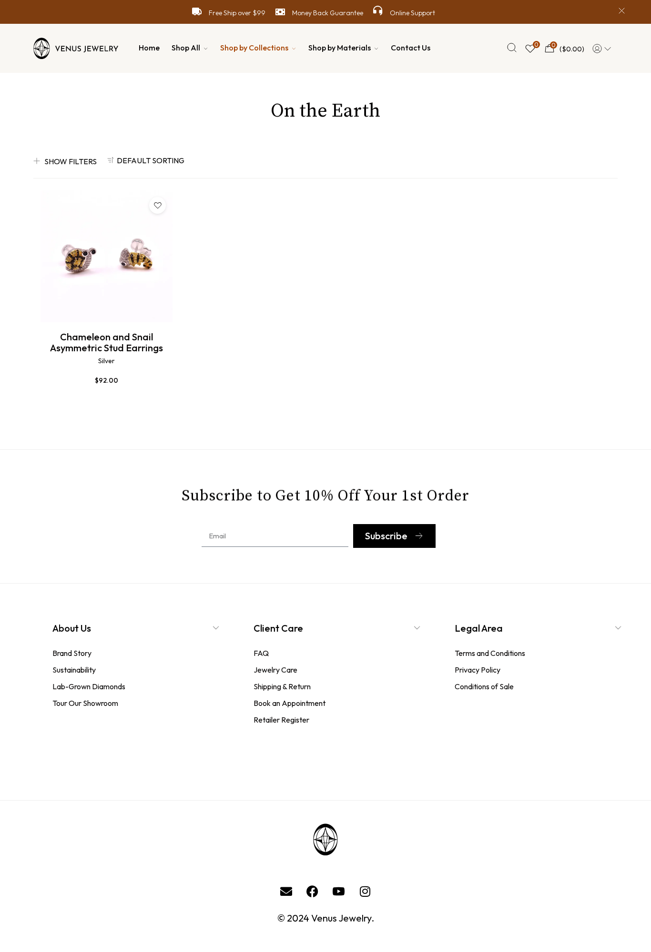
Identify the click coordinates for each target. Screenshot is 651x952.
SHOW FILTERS (70, 161)
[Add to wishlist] (157, 205)
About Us (71, 628)
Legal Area (479, 628)
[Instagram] (365, 891)
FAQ (261, 653)
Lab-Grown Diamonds (88, 686)
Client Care (278, 628)
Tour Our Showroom (85, 703)
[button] (148, 634)
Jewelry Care (275, 669)
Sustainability (74, 669)
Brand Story (72, 653)
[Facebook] (313, 891)
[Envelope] (286, 891)
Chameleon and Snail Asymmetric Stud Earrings (106, 342)
